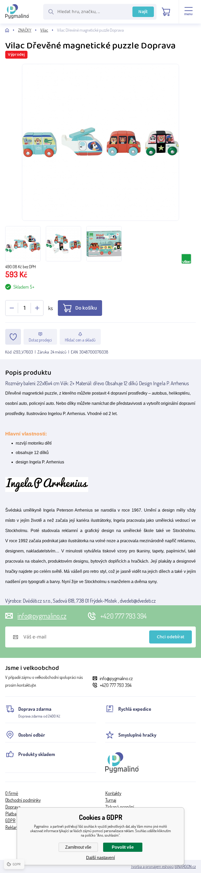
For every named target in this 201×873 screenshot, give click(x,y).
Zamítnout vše (78, 847)
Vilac (44, 30)
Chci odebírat (171, 637)
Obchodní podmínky (23, 800)
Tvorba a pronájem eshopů (152, 866)
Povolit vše (123, 847)
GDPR (10, 820)
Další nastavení (100, 857)
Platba (10, 813)
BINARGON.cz (185, 866)
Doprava (12, 807)
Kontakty (113, 793)
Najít (143, 11)
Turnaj (110, 800)
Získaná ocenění (119, 807)
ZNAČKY (24, 30)
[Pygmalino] (11, 30)
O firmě (11, 793)
